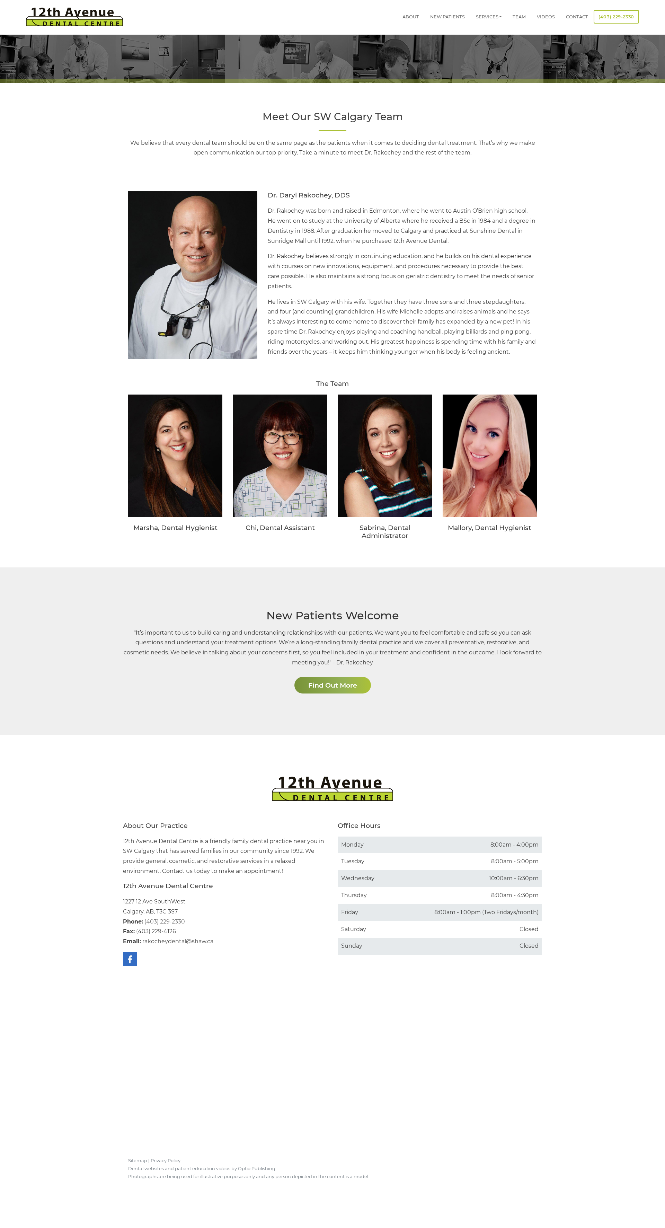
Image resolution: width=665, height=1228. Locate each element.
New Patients (447, 16)
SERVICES (487, 16)
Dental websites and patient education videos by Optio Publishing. (202, 1168)
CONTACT (577, 16)
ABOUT (410, 16)
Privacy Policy (165, 1160)
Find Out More (332, 685)
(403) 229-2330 (616, 16)
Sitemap (137, 1160)
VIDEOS (546, 16)
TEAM (519, 16)
